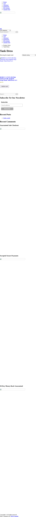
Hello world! (6, 118)
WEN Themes (14, 516)
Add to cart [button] (4, 86)
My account (6, 8)
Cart (4, 3)
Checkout (5, 5)
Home (5, 2)
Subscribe (4, 102)
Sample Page (6, 9)
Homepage (6, 6)
